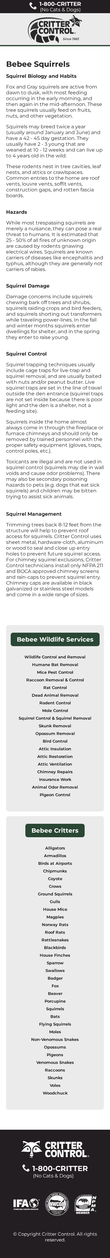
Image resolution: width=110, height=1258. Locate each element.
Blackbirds (55, 947)
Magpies (55, 917)
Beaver (55, 993)
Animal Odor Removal (55, 787)
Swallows (55, 970)
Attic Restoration (55, 756)
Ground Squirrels (55, 894)
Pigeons (55, 1055)
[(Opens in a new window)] (29, 1204)
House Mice (55, 909)
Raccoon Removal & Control (55, 680)
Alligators (55, 848)
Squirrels (55, 1009)
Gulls (55, 901)
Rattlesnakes (55, 940)
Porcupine (55, 1001)
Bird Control (55, 741)
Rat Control (55, 687)
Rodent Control (55, 703)
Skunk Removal (55, 726)
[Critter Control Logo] (55, 29)
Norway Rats (55, 924)
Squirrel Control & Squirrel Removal (55, 718)
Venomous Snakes (55, 1062)
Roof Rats (55, 932)
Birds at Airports (55, 863)
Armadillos (55, 855)
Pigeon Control (55, 795)
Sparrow (55, 963)
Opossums (55, 1047)
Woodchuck (55, 1093)
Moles (55, 1032)
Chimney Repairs (55, 772)
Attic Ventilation (55, 764)
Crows (55, 886)
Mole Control (55, 710)
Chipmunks (55, 871)
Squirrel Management (34, 514)
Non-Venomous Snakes (55, 1039)
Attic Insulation (55, 749)
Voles (55, 1085)
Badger (55, 978)
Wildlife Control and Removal (55, 657)
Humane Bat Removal (55, 664)
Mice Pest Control (55, 672)
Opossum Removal (55, 733)
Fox (55, 986)
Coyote (55, 878)
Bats (55, 1016)
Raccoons (55, 1070)
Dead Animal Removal (55, 695)
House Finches (55, 955)
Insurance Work (55, 779)
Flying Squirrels (55, 1024)
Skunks (55, 1077)
